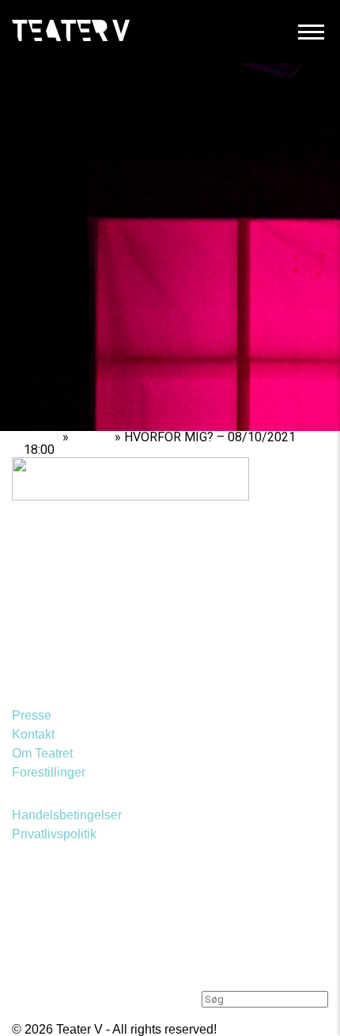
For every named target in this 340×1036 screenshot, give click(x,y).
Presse (31, 715)
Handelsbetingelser (67, 815)
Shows (91, 436)
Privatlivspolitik (54, 834)
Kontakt (33, 734)
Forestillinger (48, 772)
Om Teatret (42, 753)
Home (41, 436)
